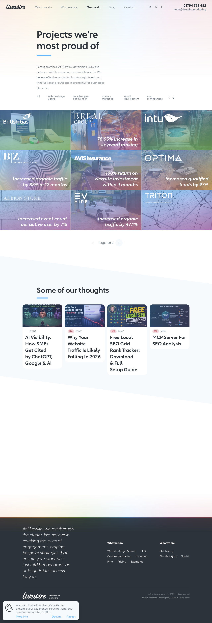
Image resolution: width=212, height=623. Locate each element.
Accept (71, 616)
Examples (137, 561)
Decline (56, 616)
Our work (93, 7)
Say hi (185, 556)
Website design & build (56, 97)
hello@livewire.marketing (190, 9)
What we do (43, 7)
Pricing (122, 561)
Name (125, 423)
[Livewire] (15, 6)
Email (125, 432)
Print (110, 561)
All (38, 96)
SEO (143, 551)
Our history (167, 551)
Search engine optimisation (81, 97)
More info (22, 616)
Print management (154, 97)
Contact (129, 7)
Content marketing (107, 97)
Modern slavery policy (180, 597)
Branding (141, 556)
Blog (112, 7)
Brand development (131, 97)
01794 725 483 (195, 5)
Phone (125, 442)
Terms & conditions (149, 597)
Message (126, 451)
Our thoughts (168, 556)
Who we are (69, 7)
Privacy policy (164, 597)
